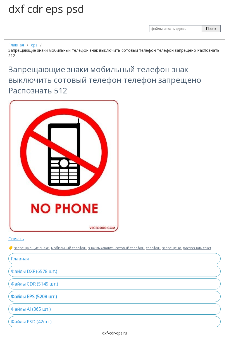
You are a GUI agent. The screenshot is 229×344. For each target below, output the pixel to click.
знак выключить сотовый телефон (116, 248)
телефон (153, 248)
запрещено (171, 248)
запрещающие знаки (31, 248)
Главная (16, 45)
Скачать (16, 238)
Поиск (211, 29)
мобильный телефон (68, 248)
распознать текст (197, 248)
